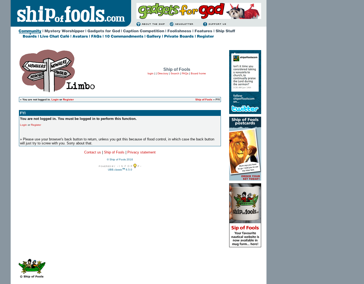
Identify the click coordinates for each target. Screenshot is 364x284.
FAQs (185, 73)
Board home (198, 73)
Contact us (92, 152)
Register (68, 99)
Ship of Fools (203, 99)
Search (175, 73)
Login (55, 99)
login (150, 73)
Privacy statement (141, 152)
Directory (162, 73)
